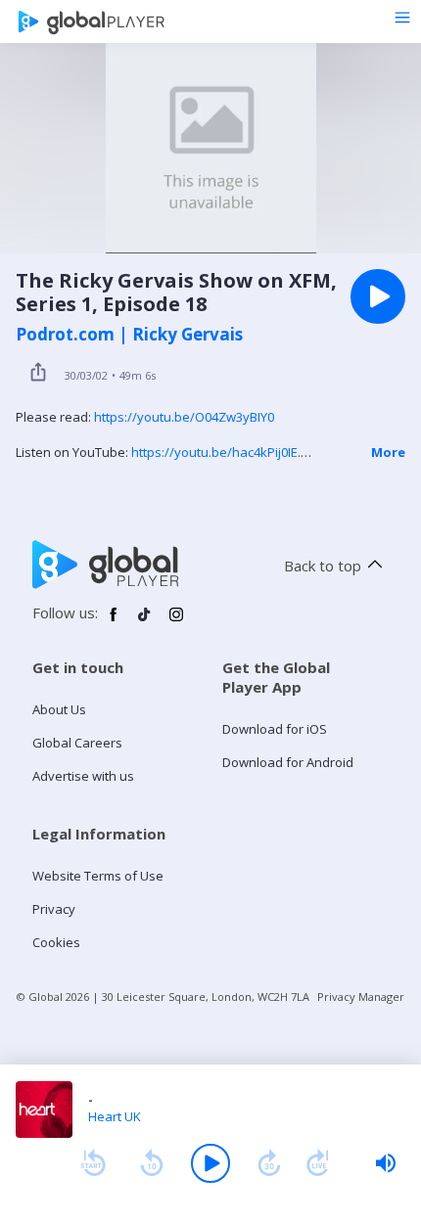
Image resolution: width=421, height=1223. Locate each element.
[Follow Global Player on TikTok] (145, 622)
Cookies (56, 942)
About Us (59, 709)
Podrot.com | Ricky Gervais (129, 334)
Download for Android (287, 762)
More (388, 452)
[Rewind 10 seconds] (151, 1163)
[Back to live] (318, 1163)
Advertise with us (83, 776)
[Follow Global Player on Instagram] (176, 622)
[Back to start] (93, 1163)
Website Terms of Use (98, 875)
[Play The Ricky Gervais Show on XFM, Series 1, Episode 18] (378, 296)
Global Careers (77, 742)
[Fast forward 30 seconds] (269, 1163)
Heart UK (114, 1116)
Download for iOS (274, 729)
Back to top (322, 565)
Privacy (53, 909)
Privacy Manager (360, 996)
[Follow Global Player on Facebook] (113, 622)
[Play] (210, 1163)
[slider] (385, 1163)
